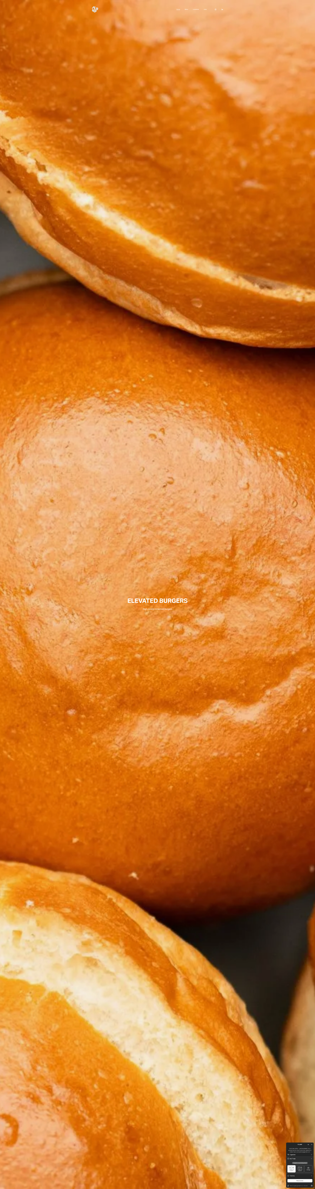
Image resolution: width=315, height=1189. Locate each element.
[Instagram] (215, 9)
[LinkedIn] (222, 9)
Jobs (205, 9)
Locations (196, 9)
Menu (186, 9)
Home (178, 9)
